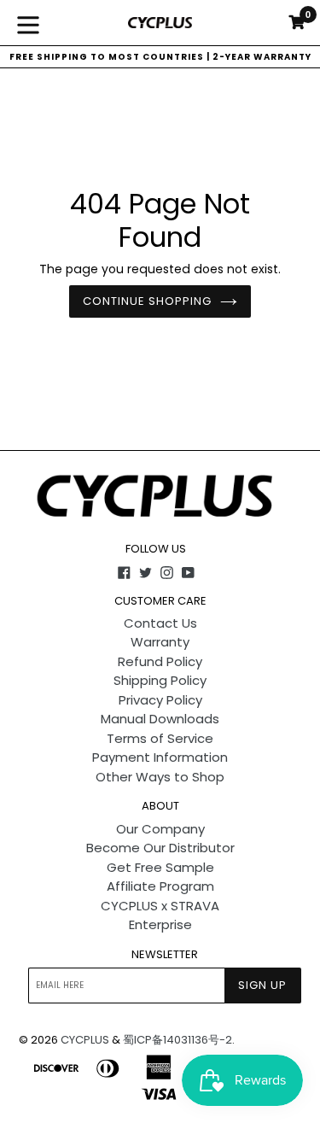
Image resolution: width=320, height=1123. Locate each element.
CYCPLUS (85, 1040)
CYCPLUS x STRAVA (160, 906)
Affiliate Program (160, 886)
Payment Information (160, 757)
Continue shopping (147, 301)
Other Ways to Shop (160, 777)
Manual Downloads (160, 719)
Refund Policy (160, 661)
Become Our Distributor (160, 848)
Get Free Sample (160, 867)
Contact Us (160, 623)
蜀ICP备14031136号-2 (177, 1040)
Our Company (160, 829)
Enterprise (160, 924)
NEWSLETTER (164, 955)
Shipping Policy (160, 680)
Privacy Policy (160, 700)
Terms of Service (160, 738)
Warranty (160, 642)
